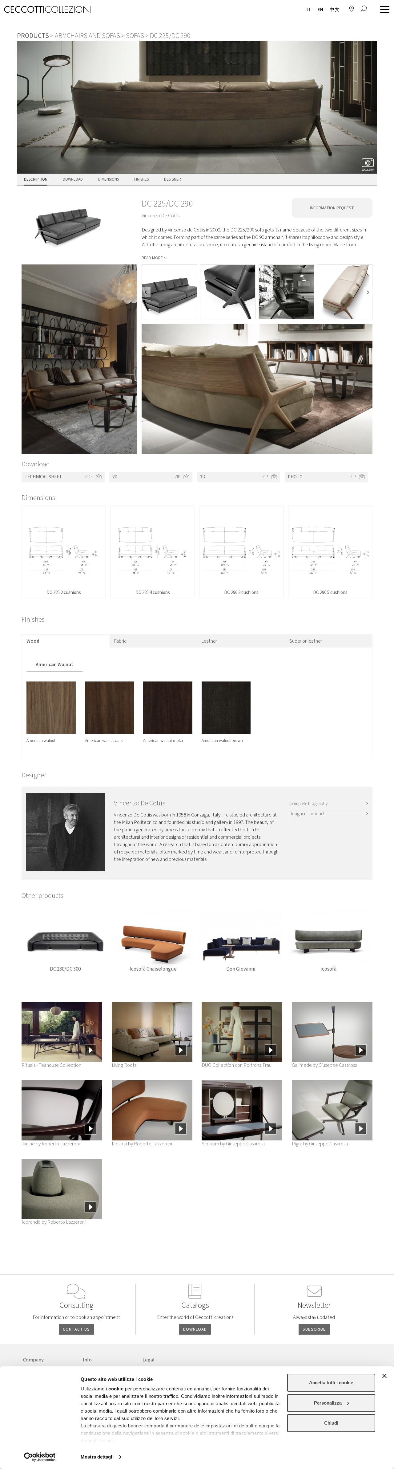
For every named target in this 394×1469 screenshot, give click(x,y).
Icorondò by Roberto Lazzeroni (54, 1222)
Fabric (120, 641)
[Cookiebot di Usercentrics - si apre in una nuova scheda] (40, 1457)
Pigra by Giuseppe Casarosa (320, 1144)
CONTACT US (76, 1329)
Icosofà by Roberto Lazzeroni (142, 1144)
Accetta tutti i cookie (331, 1382)
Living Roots (124, 1065)
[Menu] (383, 10)
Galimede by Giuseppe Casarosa (324, 1065)
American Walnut (54, 664)
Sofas (135, 36)
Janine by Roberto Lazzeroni (51, 1144)
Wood (32, 641)
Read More (152, 258)
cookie (115, 1388)
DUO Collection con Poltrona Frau (236, 1065)
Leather (209, 641)
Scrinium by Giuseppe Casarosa (233, 1144)
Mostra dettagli (97, 1456)
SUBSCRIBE (314, 1329)
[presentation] (146, 291)
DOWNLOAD (195, 1329)
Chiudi (331, 1423)
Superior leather (305, 641)
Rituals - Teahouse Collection (51, 1065)
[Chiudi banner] (384, 1376)
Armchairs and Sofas (87, 36)
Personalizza (328, 1403)
